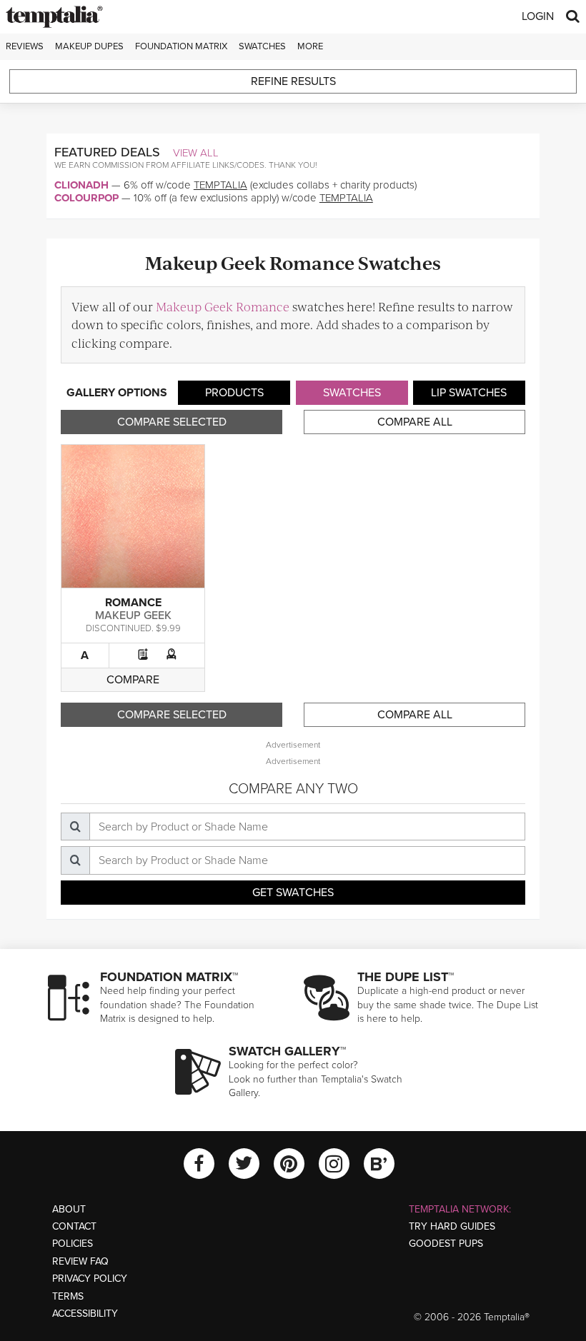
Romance (133, 603)
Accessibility (85, 1313)
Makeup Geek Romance (222, 306)
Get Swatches (293, 892)
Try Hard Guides (452, 1226)
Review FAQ (80, 1261)
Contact (74, 1226)
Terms (68, 1296)
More (310, 46)
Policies (72, 1243)
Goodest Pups (446, 1243)
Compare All (414, 422)
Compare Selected (172, 422)
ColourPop (86, 197)
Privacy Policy (89, 1278)
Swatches (262, 46)
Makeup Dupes (89, 46)
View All (196, 152)
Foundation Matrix (181, 46)
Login (538, 16)
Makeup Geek (133, 615)
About (69, 1209)
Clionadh (81, 185)
